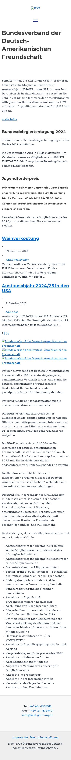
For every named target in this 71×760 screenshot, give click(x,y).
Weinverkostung (20, 238)
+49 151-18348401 (42, 710)
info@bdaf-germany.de (37, 714)
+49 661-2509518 (40, 706)
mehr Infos (9, 119)
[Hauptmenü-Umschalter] (35, 21)
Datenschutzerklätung (44, 737)
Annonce (12, 259)
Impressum (20, 737)
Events (24, 259)
